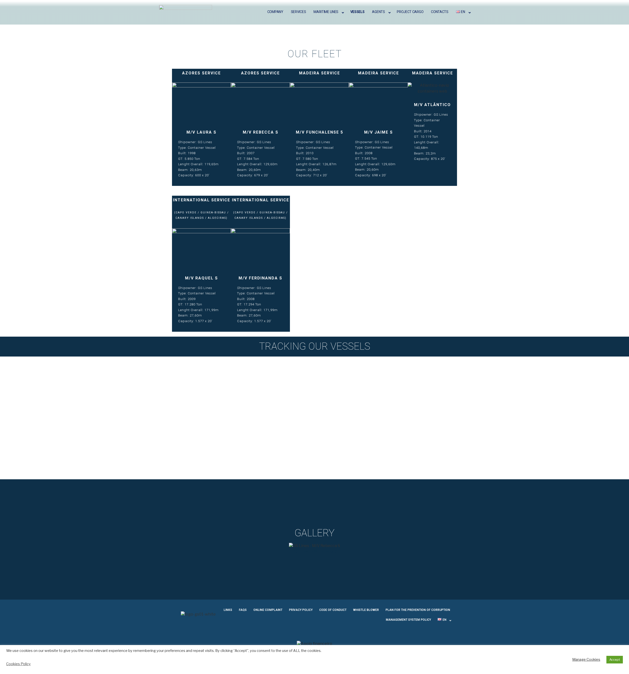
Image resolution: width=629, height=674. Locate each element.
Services (298, 12)
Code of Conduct (332, 610)
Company (275, 12)
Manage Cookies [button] (586, 659)
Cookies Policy (18, 664)
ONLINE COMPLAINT (267, 610)
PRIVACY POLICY (301, 610)
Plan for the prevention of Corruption (418, 610)
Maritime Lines (326, 12)
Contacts (439, 12)
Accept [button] (614, 659)
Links (228, 610)
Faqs (243, 610)
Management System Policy (408, 619)
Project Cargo (410, 12)
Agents (378, 12)
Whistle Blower (366, 610)
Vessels (357, 12)
